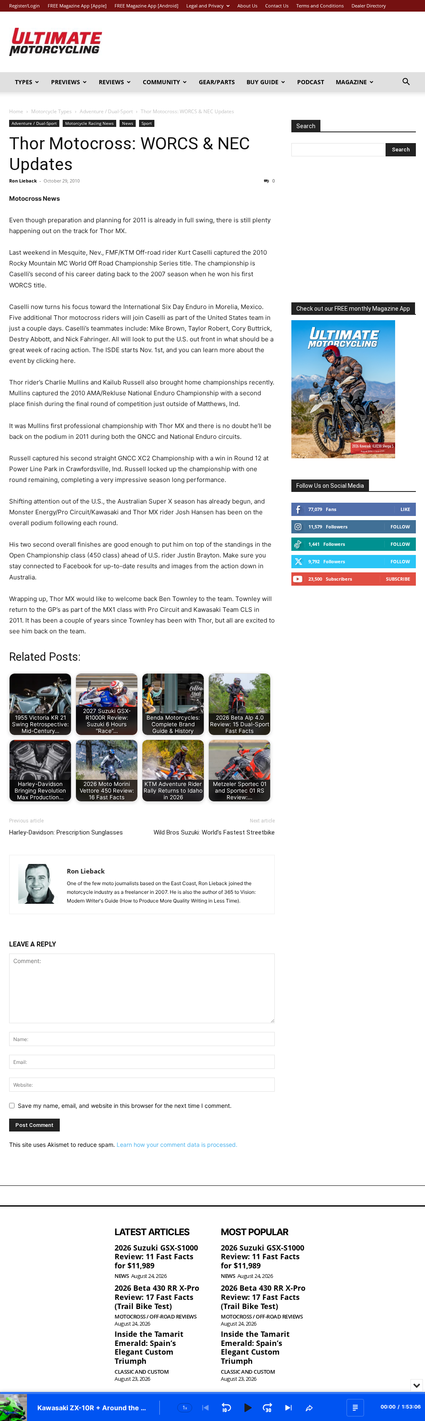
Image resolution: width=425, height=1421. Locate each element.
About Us (247, 5)
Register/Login (24, 5)
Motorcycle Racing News (89, 123)
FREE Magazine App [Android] (146, 5)
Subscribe (398, 579)
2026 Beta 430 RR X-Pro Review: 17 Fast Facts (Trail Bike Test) (157, 1297)
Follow (400, 526)
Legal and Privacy (205, 5)
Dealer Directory (369, 5)
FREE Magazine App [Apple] (77, 5)
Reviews (111, 82)
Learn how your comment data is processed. (177, 1144)
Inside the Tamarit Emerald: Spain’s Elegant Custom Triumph (149, 1347)
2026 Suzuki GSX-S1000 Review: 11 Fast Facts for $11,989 (156, 1256)
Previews (65, 82)
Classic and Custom (142, 1371)
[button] (406, 83)
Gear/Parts (217, 82)
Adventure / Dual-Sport (106, 111)
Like (405, 509)
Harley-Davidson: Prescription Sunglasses (66, 832)
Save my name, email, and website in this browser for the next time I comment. (125, 1105)
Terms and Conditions (320, 5)
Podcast (310, 82)
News (127, 123)
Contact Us (276, 5)
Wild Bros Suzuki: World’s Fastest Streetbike (214, 832)
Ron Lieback (23, 181)
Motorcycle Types (51, 111)
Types (23, 82)
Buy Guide (262, 82)
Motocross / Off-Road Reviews (155, 1316)
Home (16, 111)
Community (161, 82)
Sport (147, 123)
